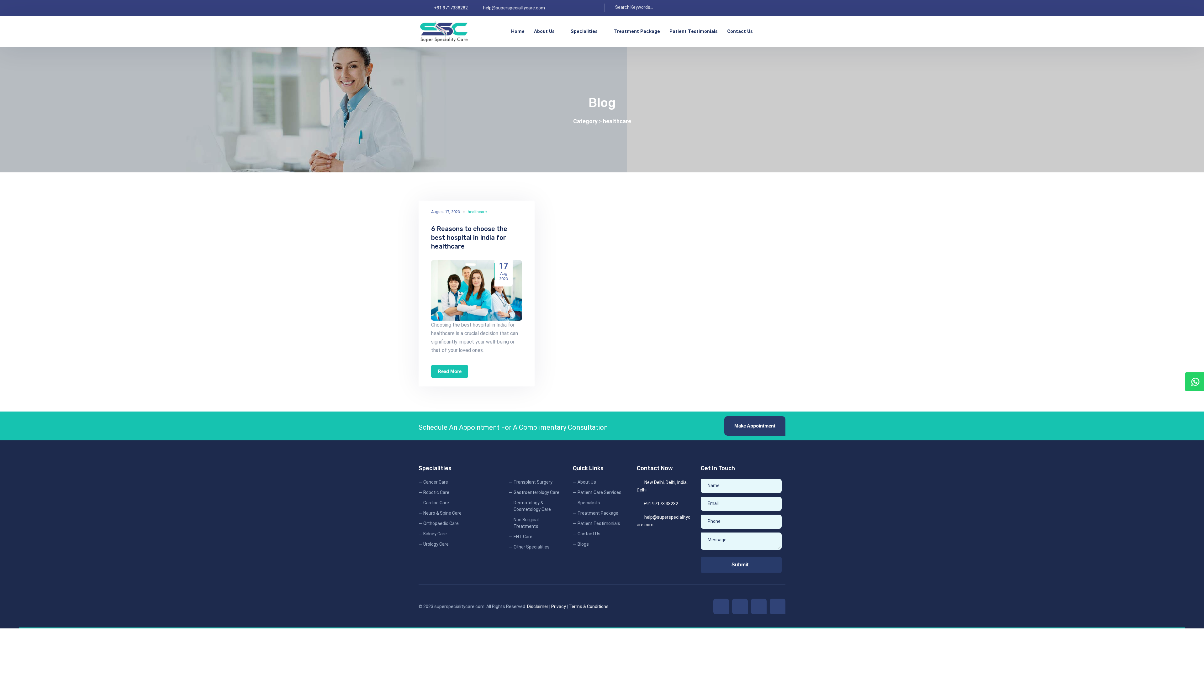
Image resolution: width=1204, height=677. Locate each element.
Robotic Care (436, 492)
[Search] (672, 8)
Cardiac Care (436, 502)
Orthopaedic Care (441, 523)
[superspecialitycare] (443, 31)
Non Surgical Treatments (526, 523)
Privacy (558, 606)
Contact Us (740, 31)
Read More (450, 371)
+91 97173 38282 (660, 503)
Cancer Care (435, 482)
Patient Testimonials (693, 31)
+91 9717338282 (451, 7)
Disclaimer (537, 606)
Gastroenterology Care (536, 492)
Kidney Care (435, 533)
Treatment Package (637, 31)
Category (586, 121)
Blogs (583, 544)
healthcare (617, 121)
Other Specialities (532, 546)
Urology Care (436, 544)
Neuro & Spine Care (442, 513)
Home (518, 31)
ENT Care (523, 536)
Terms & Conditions (589, 606)
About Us (544, 31)
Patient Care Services (599, 492)
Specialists (589, 502)
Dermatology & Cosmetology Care (532, 506)
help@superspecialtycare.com (514, 7)
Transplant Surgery (533, 482)
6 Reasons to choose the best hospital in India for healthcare (469, 237)
